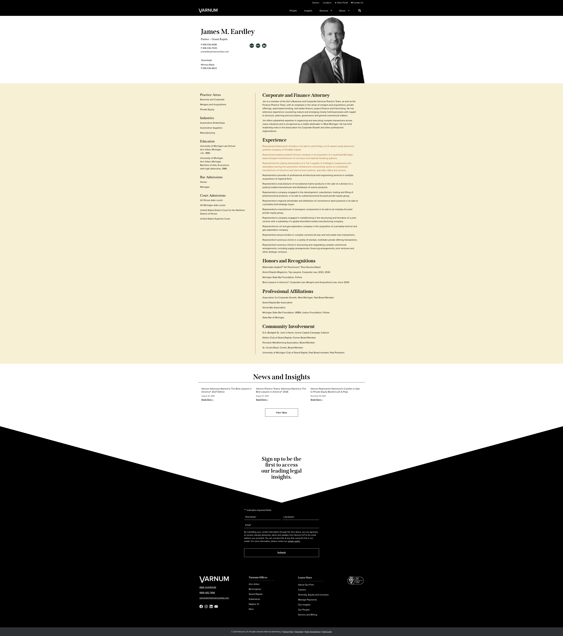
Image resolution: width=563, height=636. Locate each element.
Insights (308, 10)
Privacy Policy (288, 631)
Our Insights (304, 604)
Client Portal (342, 2)
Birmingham (255, 589)
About (342, 10)
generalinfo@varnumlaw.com (214, 597)
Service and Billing (307, 614)
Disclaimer (299, 631)
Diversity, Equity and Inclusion (313, 594)
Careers (315, 2)
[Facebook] (201, 606)
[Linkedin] (211, 606)
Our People (304, 609)
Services (323, 10)
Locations (327, 2)
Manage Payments (307, 599)
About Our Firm (306, 584)
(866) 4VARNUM (207, 587)
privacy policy (294, 541)
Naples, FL (254, 604)
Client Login (327, 631)
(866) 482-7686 (207, 592)
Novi (251, 609)
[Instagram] (206, 606)
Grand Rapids (220, 39)
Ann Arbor (254, 584)
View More (281, 412)
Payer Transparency (313, 631)
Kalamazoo (254, 599)
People (293, 10)
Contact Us (358, 2)
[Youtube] (216, 606)
